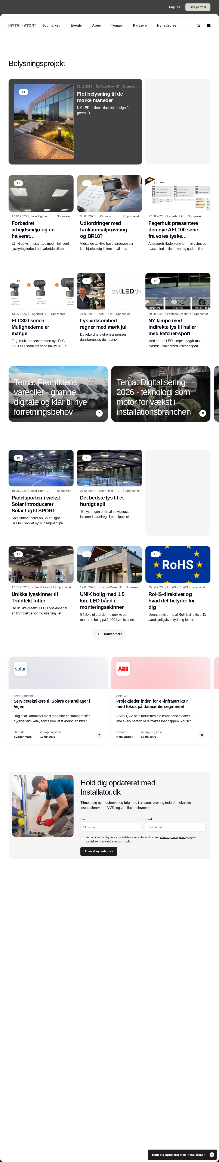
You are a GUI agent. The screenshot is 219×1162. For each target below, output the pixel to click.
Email (148, 819)
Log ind (174, 7)
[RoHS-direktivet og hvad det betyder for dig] (177, 584)
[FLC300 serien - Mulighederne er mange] (41, 311)
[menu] (208, 25)
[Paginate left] (12, 394)
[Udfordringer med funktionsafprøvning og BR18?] (109, 213)
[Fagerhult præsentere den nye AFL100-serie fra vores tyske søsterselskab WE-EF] (177, 213)
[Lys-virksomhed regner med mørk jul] (109, 308)
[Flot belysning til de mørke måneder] (75, 121)
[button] (99, 413)
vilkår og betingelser (173, 837)
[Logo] (22, 25)
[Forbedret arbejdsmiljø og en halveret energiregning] (41, 213)
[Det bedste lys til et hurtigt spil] (109, 484)
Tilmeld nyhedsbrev (99, 851)
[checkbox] (82, 839)
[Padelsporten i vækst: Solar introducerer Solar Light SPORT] (41, 488)
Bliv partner (198, 7)
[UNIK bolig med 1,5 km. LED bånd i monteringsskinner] (109, 584)
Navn (83, 819)
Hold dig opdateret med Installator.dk (179, 1154)
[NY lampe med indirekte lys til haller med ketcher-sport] (177, 311)
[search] (198, 25)
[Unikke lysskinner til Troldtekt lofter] (41, 581)
